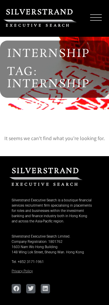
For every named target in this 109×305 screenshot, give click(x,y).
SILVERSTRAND (40, 12)
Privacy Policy (22, 271)
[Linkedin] (45, 288)
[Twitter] (30, 288)
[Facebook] (16, 288)
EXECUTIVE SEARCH (38, 25)
